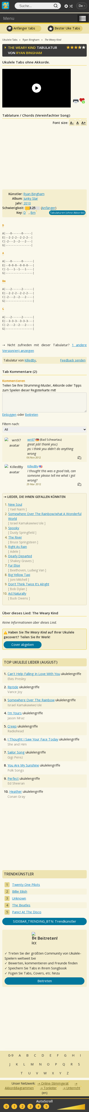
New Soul (15, 504)
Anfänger (48, 208)
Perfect (13, 778)
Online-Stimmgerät (54, 1083)
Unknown (19, 898)
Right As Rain (17, 546)
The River (15, 537)
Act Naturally (17, 593)
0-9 (10, 1055)
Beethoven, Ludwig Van (27, 570)
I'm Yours (15, 713)
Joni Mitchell (18, 579)
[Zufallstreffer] (71, 6)
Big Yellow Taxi (19, 575)
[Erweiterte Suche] (66, 6)
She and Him (17, 744)
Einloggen (9, 414)
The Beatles (21, 905)
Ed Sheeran (16, 783)
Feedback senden (73, 360)
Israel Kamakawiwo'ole (27, 523)
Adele (14, 551)
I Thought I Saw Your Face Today (33, 739)
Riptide (13, 687)
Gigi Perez (15, 757)
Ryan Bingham (29, 52)
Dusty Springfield (22, 532)
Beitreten (31, 414)
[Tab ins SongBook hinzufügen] (83, 100)
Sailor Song (16, 752)
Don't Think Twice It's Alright (28, 584)
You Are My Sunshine (23, 765)
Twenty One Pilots (26, 884)
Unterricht (73, 1088)
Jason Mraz (16, 718)
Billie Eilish (19, 891)
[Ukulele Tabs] (5, 5)
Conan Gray (16, 796)
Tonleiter (50, 1088)
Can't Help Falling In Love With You (34, 674)
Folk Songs (16, 770)
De (81, 6)
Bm (33, 212)
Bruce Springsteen (23, 542)
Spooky (13, 528)
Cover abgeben (22, 644)
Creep (12, 726)
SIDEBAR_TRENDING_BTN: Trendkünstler (44, 921)
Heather (15, 791)
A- (72, 122)
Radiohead (16, 731)
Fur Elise (14, 565)
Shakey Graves (21, 561)
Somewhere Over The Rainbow (31, 700)
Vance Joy (15, 692)
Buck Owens (19, 598)
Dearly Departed (20, 556)
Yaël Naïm (17, 509)
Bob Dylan (17, 589)
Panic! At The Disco (26, 912)
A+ (83, 122)
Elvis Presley (17, 679)
